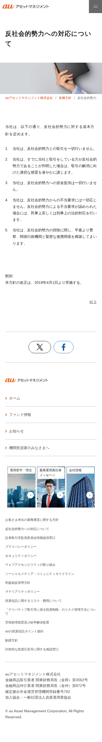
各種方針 (65, 98)
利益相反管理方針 (17, 583)
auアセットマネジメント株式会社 (29, 98)
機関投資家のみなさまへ (29, 448)
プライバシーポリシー (21, 547)
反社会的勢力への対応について (27, 529)
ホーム (14, 398)
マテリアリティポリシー (22, 591)
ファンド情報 (20, 415)
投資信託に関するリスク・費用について (33, 601)
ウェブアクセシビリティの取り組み (30, 565)
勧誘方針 (11, 640)
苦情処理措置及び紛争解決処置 (27, 622)
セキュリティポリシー (21, 556)
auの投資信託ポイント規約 (24, 631)
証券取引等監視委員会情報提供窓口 (30, 538)
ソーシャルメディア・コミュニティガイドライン (39, 574)
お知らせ (16, 431)
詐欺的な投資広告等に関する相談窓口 (32, 649)
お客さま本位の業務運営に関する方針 (32, 520)
